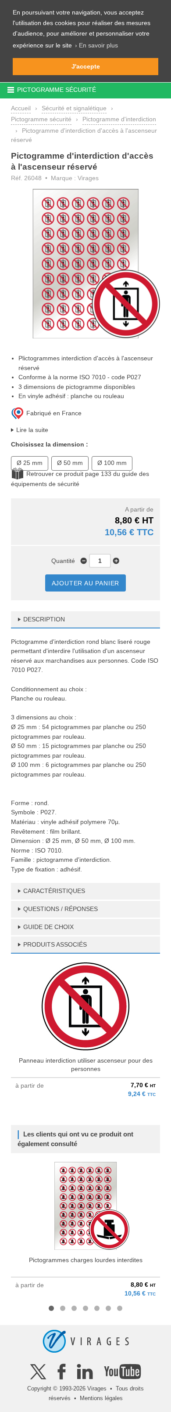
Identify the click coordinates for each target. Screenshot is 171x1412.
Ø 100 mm (112, 462)
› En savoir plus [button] (96, 45)
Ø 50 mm (70, 462)
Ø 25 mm (30, 462)
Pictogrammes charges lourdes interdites (85, 1259)
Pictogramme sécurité (41, 119)
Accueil (21, 108)
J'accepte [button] (85, 66)
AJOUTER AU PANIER (86, 583)
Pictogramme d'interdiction (119, 119)
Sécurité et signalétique (74, 108)
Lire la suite (32, 429)
